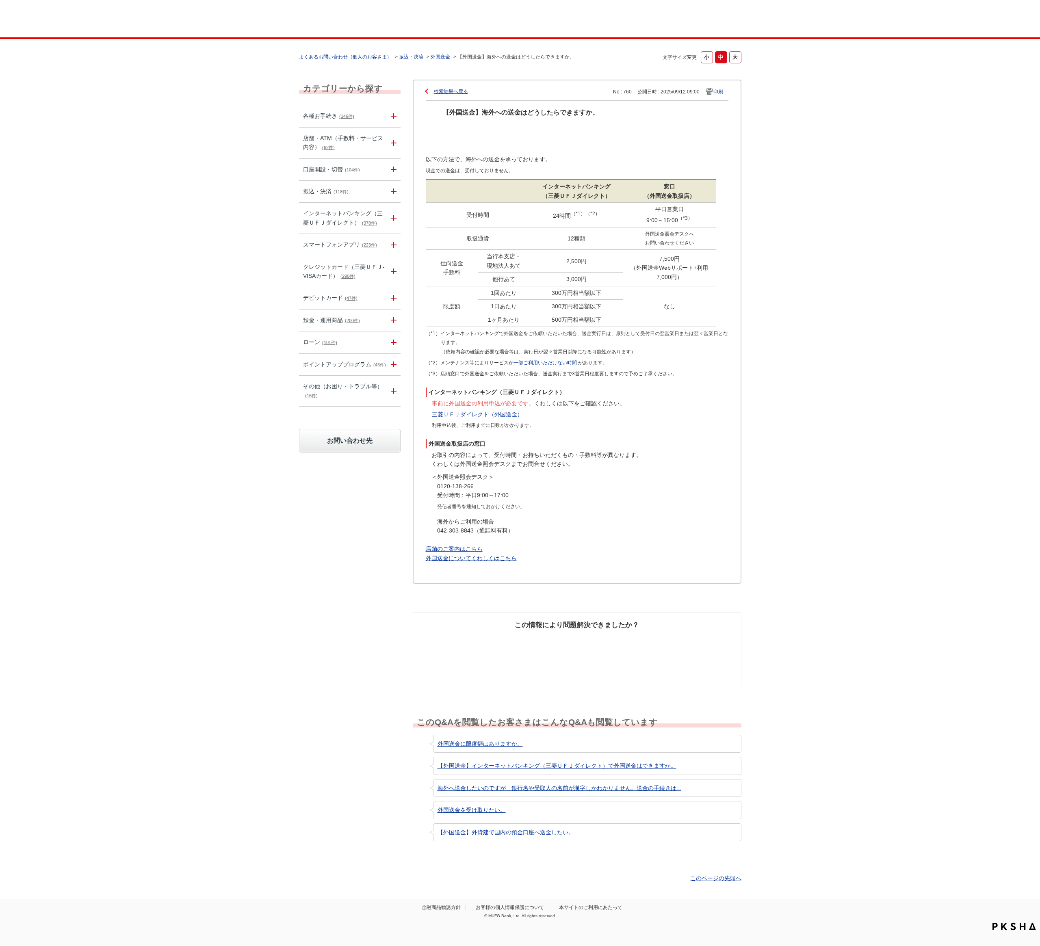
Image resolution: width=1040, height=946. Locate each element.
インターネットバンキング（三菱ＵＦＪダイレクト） (343, 217)
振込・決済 (411, 57)
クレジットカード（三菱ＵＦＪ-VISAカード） (344, 271)
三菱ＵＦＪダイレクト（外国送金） (477, 414)
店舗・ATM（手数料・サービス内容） (343, 142)
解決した (455, 640)
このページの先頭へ (715, 878)
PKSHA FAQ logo (1014, 926)
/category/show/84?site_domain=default (392, 218)
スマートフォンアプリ (340, 244)
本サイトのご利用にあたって (590, 907)
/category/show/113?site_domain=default (392, 143)
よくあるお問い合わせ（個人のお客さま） (345, 57)
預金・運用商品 (331, 320)
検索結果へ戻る (451, 91)
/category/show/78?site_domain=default (392, 391)
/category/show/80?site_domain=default (392, 191)
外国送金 (440, 57)
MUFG (368, 19)
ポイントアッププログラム (344, 364)
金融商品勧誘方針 (441, 907)
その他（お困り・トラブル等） (343, 390)
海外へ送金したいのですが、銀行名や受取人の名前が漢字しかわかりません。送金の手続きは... (559, 788)
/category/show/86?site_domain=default (392, 116)
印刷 (718, 92)
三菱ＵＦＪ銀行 (676, 20)
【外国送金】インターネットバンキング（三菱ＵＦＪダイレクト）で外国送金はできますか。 (557, 765)
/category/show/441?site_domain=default (392, 364)
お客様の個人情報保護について (510, 907)
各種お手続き (328, 116)
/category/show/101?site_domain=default (392, 298)
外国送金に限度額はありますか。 (480, 743)
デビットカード (330, 297)
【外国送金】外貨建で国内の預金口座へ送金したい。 (506, 832)
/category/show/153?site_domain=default (392, 244)
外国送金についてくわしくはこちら (471, 558)
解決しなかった (607, 640)
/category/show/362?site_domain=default (392, 271)
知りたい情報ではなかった (681, 645)
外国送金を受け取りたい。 (472, 810)
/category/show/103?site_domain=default (392, 342)
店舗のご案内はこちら (454, 549)
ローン (320, 342)
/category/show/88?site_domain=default (392, 169)
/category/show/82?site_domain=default (392, 320)
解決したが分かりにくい (541, 645)
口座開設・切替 (331, 169)
